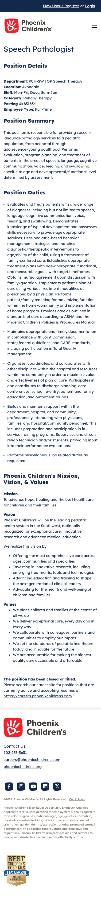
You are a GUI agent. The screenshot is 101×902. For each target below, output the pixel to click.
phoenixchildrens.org (23, 766)
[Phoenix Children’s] (28, 26)
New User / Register (61, 6)
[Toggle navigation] (94, 25)
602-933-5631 (15, 752)
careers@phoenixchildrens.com (32, 759)
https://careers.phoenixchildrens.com (38, 696)
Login (90, 6)
